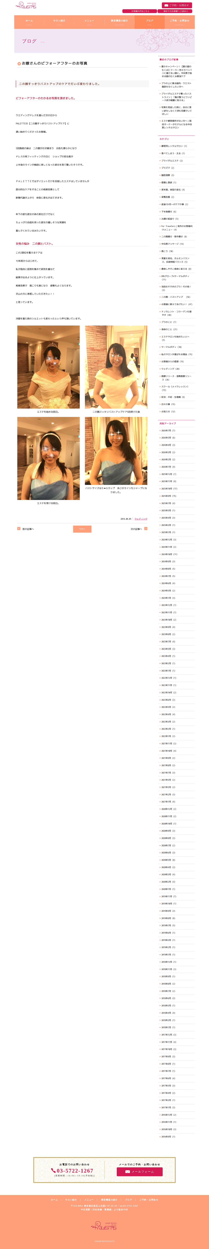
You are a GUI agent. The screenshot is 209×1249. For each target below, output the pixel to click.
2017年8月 (166, 1063)
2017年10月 (166, 1049)
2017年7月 (166, 1071)
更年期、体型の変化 (171, 189)
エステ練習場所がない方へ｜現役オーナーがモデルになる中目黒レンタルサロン (176, 124)
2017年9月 (166, 1056)
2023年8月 (166, 634)
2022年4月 (166, 714)
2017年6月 (166, 1078)
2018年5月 (166, 1005)
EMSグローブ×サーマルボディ (175, 276)
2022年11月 (166, 685)
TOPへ (82, 529)
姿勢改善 (165, 196)
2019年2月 (166, 947)
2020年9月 (166, 830)
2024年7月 (166, 576)
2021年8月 (166, 765)
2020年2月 (166, 881)
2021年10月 (166, 750)
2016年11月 (166, 1121)
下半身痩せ (166, 211)
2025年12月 (166, 474)
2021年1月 (166, 801)
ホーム (54, 1200)
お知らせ (165, 411)
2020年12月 (166, 808)
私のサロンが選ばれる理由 (174, 354)
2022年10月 (166, 692)
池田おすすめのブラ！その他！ (176, 286)
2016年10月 (166, 1129)
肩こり (164, 251)
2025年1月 (166, 532)
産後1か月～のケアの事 (172, 204)
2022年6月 (166, 699)
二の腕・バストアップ (173, 296)
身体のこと (166, 329)
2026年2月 (166, 459)
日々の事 (165, 404)
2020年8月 (166, 838)
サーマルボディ (168, 347)
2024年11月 (166, 546)
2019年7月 (166, 925)
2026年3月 (166, 452)
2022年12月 (166, 677)
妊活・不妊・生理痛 (171, 397)
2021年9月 (166, 758)
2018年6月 (166, 998)
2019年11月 (166, 896)
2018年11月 (166, 969)
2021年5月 (166, 779)
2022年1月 (166, 736)
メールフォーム (143, 1171)
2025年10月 (166, 488)
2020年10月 (166, 823)
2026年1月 (166, 466)
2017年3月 (166, 1100)
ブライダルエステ (170, 160)
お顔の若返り (167, 218)
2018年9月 (166, 976)
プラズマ (165, 167)
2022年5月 (166, 707)
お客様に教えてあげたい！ (174, 304)
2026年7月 (166, 430)
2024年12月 (166, 539)
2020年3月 (166, 874)
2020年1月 (166, 889)
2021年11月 (166, 743)
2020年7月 (166, 845)
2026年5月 (166, 437)
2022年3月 (166, 721)
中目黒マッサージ (170, 243)
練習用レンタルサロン (172, 146)
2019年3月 (166, 940)
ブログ (128, 1200)
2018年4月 (166, 1012)
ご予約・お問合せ (177, 5)
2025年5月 (166, 510)
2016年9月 (166, 1136)
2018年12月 (166, 961)
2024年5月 (166, 590)
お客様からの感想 (170, 361)
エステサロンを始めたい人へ (175, 336)
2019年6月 (166, 932)
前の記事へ (28, 529)
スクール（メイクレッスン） (175, 386)
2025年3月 (166, 525)
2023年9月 (166, 627)
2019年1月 (166, 954)
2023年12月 (166, 605)
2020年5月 (166, 859)
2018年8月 (166, 983)
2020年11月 (166, 816)
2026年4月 (166, 444)
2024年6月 (166, 583)
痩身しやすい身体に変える (174, 268)
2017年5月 (166, 1085)
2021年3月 (166, 787)
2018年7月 (166, 991)
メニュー (89, 1200)
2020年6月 (166, 852)
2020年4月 (166, 867)
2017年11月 (166, 1042)
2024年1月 (166, 597)
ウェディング (140, 518)
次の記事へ (136, 529)
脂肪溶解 (165, 175)
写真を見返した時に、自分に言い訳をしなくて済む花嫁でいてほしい (176, 110)
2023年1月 (166, 670)
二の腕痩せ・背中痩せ (172, 236)
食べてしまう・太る (171, 153)
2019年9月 (166, 910)
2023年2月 (166, 663)
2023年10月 (166, 619)
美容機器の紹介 (109, 1200)
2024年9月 (166, 561)
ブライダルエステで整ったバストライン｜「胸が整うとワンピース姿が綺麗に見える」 (176, 97)
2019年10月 (166, 903)
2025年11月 (166, 481)
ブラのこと (166, 321)
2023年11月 (166, 612)
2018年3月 (166, 1020)
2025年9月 (166, 495)
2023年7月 (166, 641)
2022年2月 (166, 728)
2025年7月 (166, 503)
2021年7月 (166, 772)
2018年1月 (166, 1027)
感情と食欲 (166, 182)
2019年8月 (166, 918)
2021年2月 (166, 794)
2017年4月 (166, 1093)
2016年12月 (166, 1114)
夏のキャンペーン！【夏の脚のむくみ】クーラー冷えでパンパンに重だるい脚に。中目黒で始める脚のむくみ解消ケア (176, 71)
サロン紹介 (71, 1200)
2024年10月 (166, 554)
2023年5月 (166, 648)
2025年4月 (166, 517)
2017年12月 (166, 1034)
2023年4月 (166, 656)
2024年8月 (166, 568)
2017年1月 (166, 1107)
